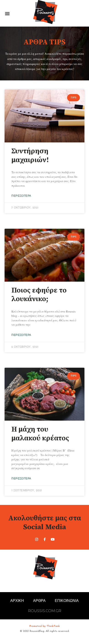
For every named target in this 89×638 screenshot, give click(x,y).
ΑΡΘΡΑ (39, 600)
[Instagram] (36, 539)
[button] (7, 13)
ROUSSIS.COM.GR (44, 611)
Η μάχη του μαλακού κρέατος (40, 434)
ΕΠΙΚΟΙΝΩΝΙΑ (67, 600)
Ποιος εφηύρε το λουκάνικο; (39, 295)
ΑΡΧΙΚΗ (17, 600)
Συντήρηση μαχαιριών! (30, 155)
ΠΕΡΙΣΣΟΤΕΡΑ (21, 196)
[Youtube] (52, 539)
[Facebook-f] (44, 539)
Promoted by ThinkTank (44, 626)
